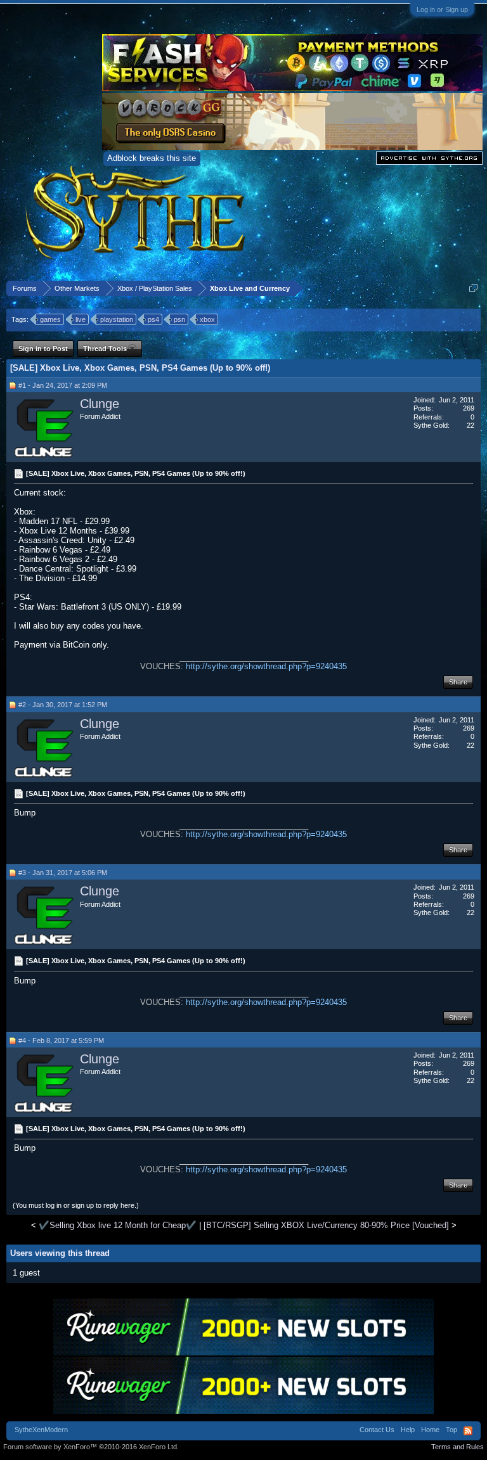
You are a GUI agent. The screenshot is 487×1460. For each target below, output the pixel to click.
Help (408, 1429)
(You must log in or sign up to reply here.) (76, 1205)
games (50, 319)
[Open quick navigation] (473, 288)
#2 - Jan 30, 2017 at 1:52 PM (62, 704)
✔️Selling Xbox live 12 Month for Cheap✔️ (118, 1225)
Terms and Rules (457, 1446)
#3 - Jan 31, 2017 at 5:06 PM (62, 872)
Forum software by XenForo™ (91, 1446)
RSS (468, 1430)
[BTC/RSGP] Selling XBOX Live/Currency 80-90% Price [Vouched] (326, 1225)
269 (468, 408)
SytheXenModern (41, 1429)
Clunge (99, 404)
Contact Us (377, 1429)
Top (451, 1429)
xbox (207, 319)
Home (430, 1429)
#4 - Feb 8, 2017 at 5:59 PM (61, 1040)
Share (458, 682)
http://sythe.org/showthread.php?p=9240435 (266, 666)
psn (179, 319)
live (80, 319)
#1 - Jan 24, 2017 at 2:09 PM (62, 385)
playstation (116, 319)
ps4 (153, 319)
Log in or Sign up (442, 9)
